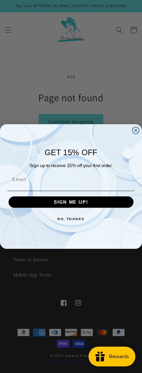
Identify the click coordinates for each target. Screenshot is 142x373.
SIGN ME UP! (71, 202)
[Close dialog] (135, 130)
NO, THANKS (71, 219)
